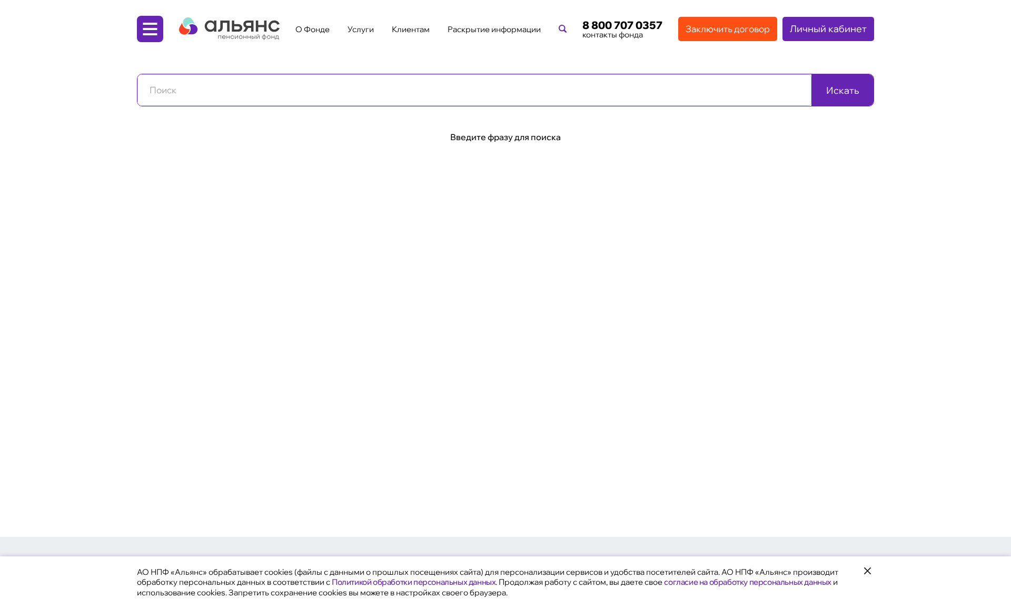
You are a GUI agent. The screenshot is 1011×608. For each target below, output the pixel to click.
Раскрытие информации (494, 29)
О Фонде (312, 29)
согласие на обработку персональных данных (747, 582)
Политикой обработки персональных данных (413, 582)
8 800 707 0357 (622, 25)
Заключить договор (728, 28)
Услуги (361, 29)
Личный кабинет (828, 29)
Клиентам (411, 29)
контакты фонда (612, 34)
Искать (842, 90)
